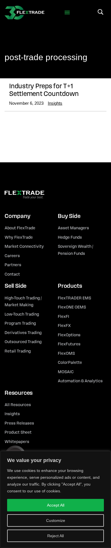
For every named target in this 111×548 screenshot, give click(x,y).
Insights (55, 103)
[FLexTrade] (24, 12)
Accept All (55, 505)
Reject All (55, 536)
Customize (55, 520)
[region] (55, 499)
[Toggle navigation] (67, 12)
